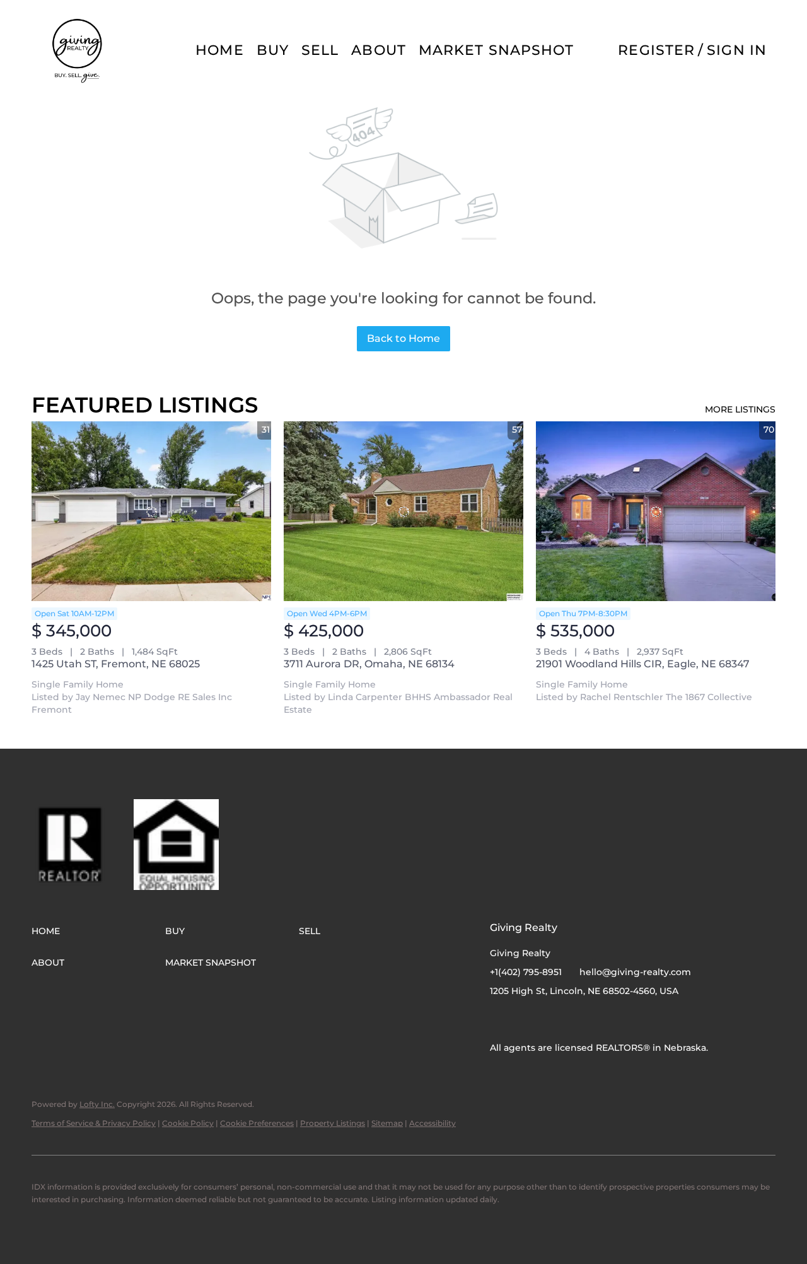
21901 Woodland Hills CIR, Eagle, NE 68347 (643, 664)
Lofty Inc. (97, 1104)
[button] (78, 50)
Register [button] (656, 50)
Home (219, 50)
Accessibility (432, 1123)
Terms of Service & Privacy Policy (94, 1123)
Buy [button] (273, 50)
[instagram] (524, 1019)
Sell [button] (320, 50)
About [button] (378, 50)
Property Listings (332, 1123)
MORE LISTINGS (740, 409)
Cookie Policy (188, 1123)
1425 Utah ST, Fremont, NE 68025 (116, 664)
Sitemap (387, 1123)
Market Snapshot (496, 50)
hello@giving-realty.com (635, 972)
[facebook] (499, 1019)
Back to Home (403, 338)
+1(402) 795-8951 (526, 972)
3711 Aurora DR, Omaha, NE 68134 (369, 664)
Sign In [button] (737, 50)
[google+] (549, 1019)
